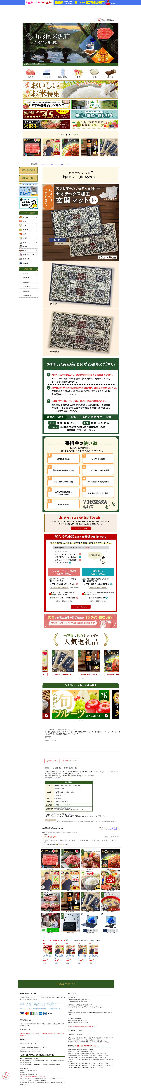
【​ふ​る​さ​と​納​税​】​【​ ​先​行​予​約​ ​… (47, 956)
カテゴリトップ (45, 164)
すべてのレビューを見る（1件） (111, 828)
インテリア (66, 164)
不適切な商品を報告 (71, 768)
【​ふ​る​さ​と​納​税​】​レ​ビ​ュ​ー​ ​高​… (59, 956)
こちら (68, 814)
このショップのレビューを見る (111, 829)
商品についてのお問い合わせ (54, 768)
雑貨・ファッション (56, 164)
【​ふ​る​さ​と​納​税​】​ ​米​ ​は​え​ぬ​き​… (93, 956)
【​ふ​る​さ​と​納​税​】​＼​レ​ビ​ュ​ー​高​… (70, 956)
